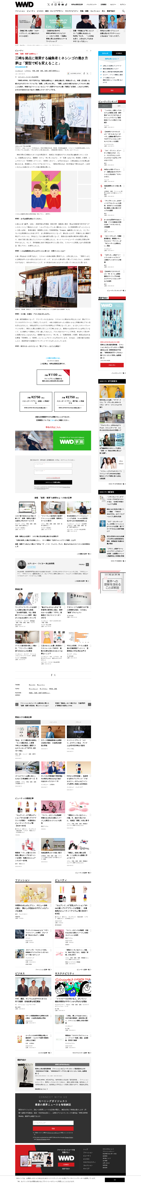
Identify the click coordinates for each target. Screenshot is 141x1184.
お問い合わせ (106, 1163)
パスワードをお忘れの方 (53, 477)
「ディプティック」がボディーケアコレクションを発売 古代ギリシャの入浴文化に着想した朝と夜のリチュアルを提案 (112, 205)
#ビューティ (41, 685)
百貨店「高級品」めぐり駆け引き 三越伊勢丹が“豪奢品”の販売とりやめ (70, 704)
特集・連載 (84, 11)
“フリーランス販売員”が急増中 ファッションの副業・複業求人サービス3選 (52, 518)
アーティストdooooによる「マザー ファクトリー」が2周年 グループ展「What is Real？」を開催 (37, 932)
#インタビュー (33, 689)
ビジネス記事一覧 (44, 1053)
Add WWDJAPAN (75, 73)
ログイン (123, 4)
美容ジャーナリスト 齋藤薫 (72, 962)
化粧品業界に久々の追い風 (50, 853)
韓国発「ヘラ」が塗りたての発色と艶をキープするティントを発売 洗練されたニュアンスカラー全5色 (25, 857)
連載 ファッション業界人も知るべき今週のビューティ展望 (51, 857)
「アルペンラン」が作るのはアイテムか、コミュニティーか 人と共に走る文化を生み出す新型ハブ (110, 427)
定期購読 (103, 4)
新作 (16, 864)
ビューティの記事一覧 (82, 872)
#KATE (67, 944)
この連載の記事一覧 (83, 554)
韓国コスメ (32, 830)
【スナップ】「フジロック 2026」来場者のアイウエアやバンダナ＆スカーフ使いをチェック (37, 952)
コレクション (95, 11)
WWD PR (116, 484)
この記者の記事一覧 (81, 581)
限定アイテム (44, 826)
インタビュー (19, 71)
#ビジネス (32, 685)
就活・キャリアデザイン (54, 11)
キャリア (17, 524)
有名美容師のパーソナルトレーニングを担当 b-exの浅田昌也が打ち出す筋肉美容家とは (78, 518)
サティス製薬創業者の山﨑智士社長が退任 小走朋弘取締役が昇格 (51, 742)
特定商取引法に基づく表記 (110, 1153)
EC (16, 1004)
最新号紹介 (111, 11)
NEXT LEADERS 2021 (55, 621)
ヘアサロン (27, 71)
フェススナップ (30, 958)
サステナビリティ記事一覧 (81, 1053)
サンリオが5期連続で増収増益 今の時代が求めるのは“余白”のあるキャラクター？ (52, 778)
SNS (51, 656)
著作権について (107, 1158)
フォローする (32, 567)
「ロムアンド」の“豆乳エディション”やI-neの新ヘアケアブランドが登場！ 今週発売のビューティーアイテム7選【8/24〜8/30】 (25, 820)
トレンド (78, 524)
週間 (119, 106)
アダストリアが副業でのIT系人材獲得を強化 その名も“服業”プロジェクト (78, 609)
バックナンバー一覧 (118, 373)
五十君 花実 (70, 615)
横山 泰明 (17, 1007)
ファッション (20, 11)
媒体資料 (105, 1167)
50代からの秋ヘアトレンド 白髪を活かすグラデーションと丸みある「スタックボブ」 (110, 33)
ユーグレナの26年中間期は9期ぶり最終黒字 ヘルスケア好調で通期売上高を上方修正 (37, 1038)
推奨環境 (105, 1156)
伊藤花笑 (17, 916)
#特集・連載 (53, 689)
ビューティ (31, 11)
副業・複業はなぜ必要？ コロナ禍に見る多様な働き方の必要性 (36, 536)
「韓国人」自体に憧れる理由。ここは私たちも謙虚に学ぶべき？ (77, 855)
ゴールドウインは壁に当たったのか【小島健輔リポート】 (25, 777)
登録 (112, 90)
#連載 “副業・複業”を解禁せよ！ (39, 693)
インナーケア (79, 787)
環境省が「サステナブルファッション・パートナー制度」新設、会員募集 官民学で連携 (76, 1038)
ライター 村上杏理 (46, 625)
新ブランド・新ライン (21, 829)
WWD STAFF (29, 940)
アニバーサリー (23, 914)
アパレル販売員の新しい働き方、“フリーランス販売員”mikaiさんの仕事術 (26, 648)
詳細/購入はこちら (40, 1089)
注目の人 (70, 525)
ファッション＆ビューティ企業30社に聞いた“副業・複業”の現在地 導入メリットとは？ (34, 704)
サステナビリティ (71, 11)
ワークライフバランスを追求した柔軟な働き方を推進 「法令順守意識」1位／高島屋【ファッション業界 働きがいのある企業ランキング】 (26, 612)
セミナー (113, 4)
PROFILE (81, 564)
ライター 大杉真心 (20, 528)
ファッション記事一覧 (43, 969)
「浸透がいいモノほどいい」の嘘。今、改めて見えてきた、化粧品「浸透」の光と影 (77, 817)
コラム (23, 524)
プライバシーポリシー (53, 1132)
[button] (124, 11)
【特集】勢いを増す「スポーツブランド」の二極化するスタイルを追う (29, 33)
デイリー (105, 106)
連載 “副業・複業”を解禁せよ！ (26, 54)
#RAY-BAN (29, 964)
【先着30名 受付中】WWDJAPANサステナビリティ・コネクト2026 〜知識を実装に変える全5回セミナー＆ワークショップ (56, 36)
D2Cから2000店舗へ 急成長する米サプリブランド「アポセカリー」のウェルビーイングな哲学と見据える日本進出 (77, 780)
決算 (27, 1043)
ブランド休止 (70, 748)
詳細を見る (112, 365)
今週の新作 (19, 830)
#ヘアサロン (44, 689)
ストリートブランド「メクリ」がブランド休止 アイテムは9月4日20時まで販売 (77, 742)
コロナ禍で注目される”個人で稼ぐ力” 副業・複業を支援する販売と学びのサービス (25, 518)
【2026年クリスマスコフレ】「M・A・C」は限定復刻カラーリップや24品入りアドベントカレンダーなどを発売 (112, 276)
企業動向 (17, 782)
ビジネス (40, 11)
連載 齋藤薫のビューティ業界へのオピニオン (77, 862)
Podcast (68, 1004)
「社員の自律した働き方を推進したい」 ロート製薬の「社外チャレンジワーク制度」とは (44, 540)
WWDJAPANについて (108, 1149)
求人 (103, 11)
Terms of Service (40, 488)
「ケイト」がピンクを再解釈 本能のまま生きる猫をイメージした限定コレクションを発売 (52, 819)
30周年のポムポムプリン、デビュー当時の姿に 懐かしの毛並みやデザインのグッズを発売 (32, 908)
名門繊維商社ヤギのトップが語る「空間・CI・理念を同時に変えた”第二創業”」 (111, 450)
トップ (85, 1149)
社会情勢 (84, 524)
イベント (28, 938)
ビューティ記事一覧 (83, 969)
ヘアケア (25, 830)
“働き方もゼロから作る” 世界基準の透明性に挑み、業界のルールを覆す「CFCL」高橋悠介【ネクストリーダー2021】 (52, 612)
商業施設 (32, 621)
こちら (52, 420)
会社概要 (105, 1160)
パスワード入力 (39, 470)
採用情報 (105, 1165)
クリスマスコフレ (109, 144)
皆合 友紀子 (18, 625)
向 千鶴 (57, 1009)
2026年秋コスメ (20, 832)
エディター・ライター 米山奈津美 (28, 77)
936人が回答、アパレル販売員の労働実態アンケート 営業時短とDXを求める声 (77, 648)
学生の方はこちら (53, 427)
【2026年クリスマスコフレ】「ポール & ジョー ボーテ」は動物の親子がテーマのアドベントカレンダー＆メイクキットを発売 (112, 136)
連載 (17, 622)
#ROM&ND (58, 925)
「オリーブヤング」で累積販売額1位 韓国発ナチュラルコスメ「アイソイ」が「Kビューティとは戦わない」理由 (112, 241)
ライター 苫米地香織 (20, 658)
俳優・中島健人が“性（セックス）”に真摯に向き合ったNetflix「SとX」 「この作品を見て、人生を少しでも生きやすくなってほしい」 (83, 36)
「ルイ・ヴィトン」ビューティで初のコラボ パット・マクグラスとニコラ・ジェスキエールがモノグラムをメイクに (112, 155)
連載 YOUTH (31, 622)
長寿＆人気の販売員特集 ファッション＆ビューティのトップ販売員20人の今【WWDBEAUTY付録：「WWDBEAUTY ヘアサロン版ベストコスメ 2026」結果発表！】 (61, 1071)
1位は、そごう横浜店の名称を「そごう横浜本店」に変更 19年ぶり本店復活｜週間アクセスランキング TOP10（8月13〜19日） (26, 745)
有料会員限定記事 (77, 4)
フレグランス (32, 829)
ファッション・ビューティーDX (26, 1004)
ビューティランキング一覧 (115, 290)
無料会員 (105, 53)
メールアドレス (39, 464)
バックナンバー (92, 4)
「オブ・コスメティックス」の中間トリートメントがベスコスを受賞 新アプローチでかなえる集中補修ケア (115, 526)
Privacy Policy (66, 487)
